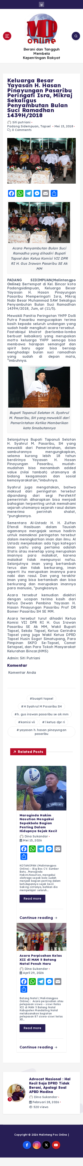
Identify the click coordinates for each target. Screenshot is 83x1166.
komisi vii (28, 722)
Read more (32, 898)
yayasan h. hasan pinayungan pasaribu (42, 732)
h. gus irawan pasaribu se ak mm (43, 714)
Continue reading (37, 917)
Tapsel (45, 126)
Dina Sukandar (36, 836)
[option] (41, 1093)
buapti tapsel (42, 698)
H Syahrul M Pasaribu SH (43, 706)
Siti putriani (21, 122)
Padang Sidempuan (23, 126)
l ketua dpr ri (55, 722)
